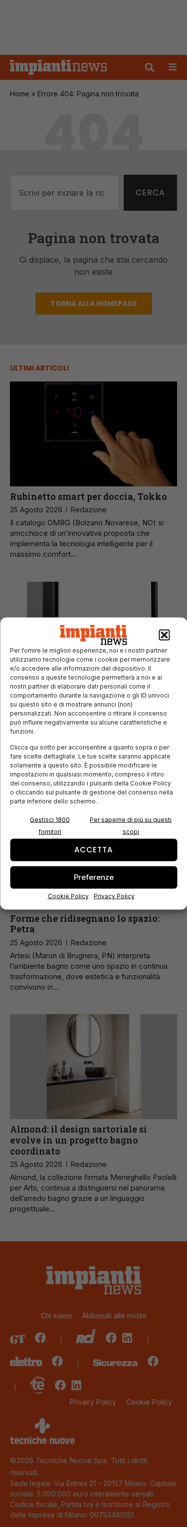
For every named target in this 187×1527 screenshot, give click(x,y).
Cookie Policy (68, 895)
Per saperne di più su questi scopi (131, 825)
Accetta (93, 849)
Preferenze (94, 877)
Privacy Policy (114, 895)
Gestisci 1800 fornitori (50, 825)
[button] (164, 635)
